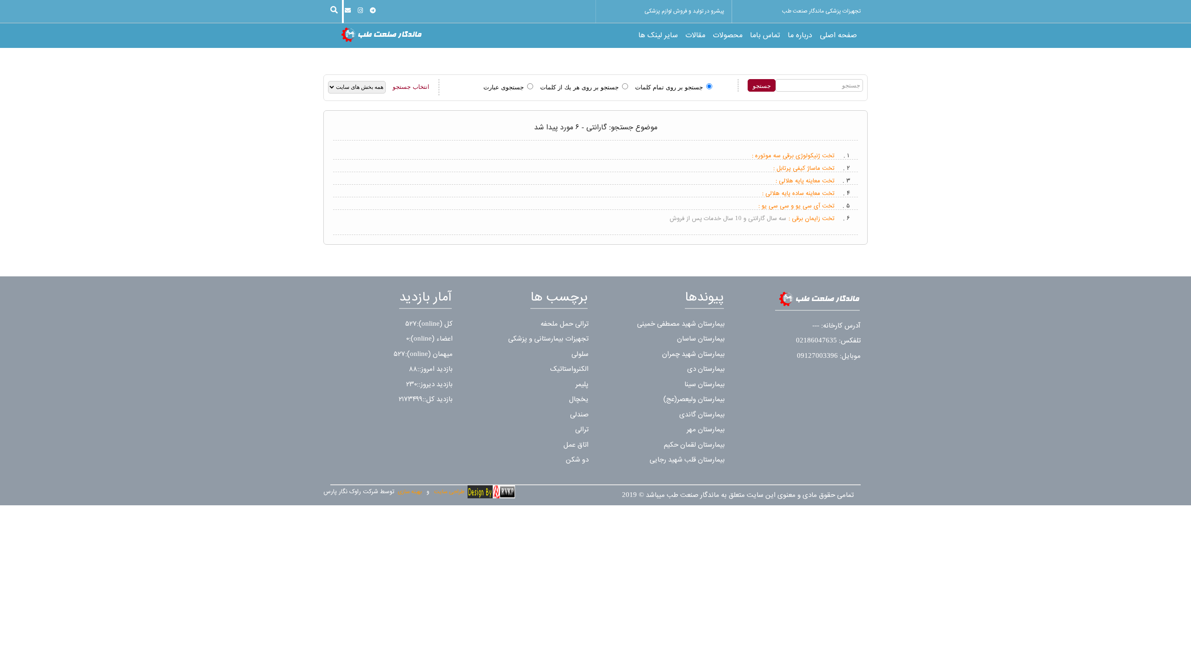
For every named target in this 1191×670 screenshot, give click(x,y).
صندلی (579, 415)
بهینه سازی (410, 491)
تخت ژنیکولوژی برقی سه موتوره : (793, 156)
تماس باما (765, 36)
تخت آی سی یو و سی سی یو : (796, 206)
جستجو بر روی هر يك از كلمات (579, 87)
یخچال (579, 399)
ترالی (582, 430)
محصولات (728, 36)
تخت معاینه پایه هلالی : (805, 181)
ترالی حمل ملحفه (565, 324)
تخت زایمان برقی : (812, 219)
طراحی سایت (449, 491)
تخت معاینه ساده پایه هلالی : (798, 193)
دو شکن (577, 460)
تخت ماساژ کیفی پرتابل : (804, 168)
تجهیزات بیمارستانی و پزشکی (548, 339)
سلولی (580, 354)
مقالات (695, 36)
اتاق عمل (576, 445)
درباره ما (800, 36)
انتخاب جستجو (411, 86)
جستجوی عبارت (503, 87)
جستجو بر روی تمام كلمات (669, 87)
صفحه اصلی (838, 36)
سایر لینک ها (658, 36)
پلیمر (582, 384)
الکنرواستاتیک (569, 369)
